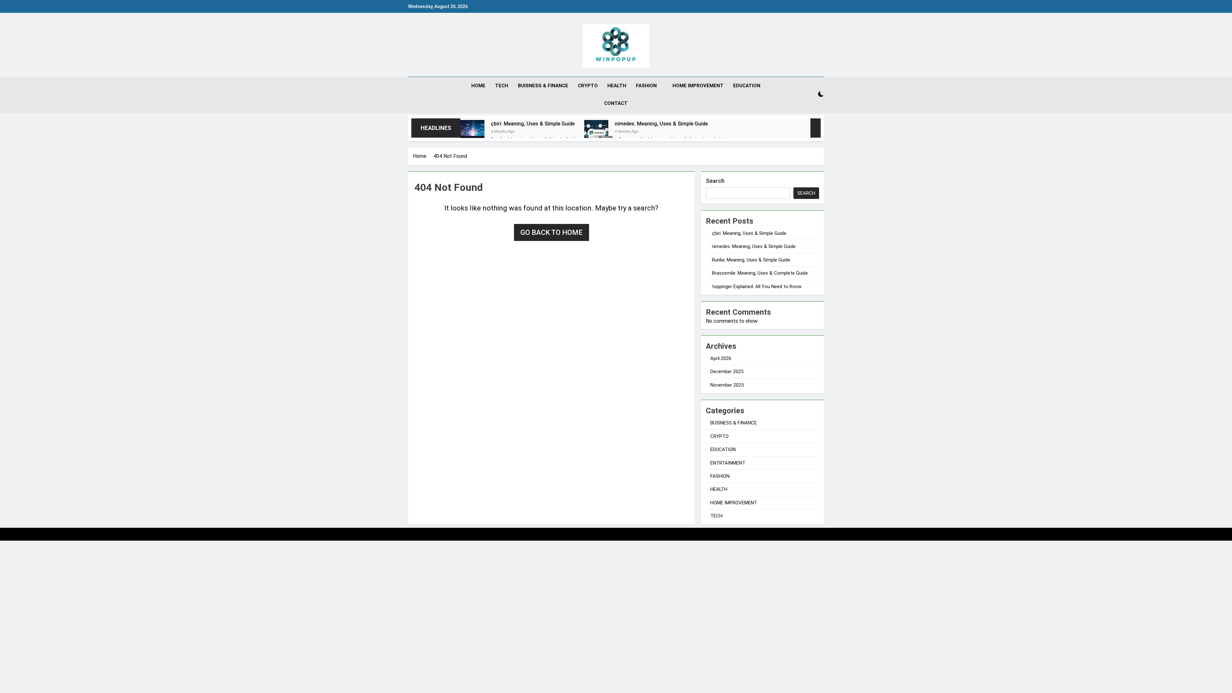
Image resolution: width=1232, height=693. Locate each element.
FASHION (646, 86)
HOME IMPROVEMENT (697, 86)
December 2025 (726, 371)
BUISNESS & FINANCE (543, 86)
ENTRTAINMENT (727, 463)
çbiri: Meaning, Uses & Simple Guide (533, 124)
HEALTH (616, 86)
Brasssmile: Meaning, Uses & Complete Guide (760, 273)
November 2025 (727, 385)
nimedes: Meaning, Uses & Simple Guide (661, 124)
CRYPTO (588, 86)
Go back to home (551, 232)
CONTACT (616, 103)
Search (715, 180)
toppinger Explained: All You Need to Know (756, 286)
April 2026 (720, 358)
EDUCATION (746, 86)
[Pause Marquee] (815, 128)
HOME (478, 86)
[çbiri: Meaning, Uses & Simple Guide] (472, 132)
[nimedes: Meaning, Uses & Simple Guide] (596, 132)
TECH (501, 86)
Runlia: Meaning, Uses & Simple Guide (751, 260)
